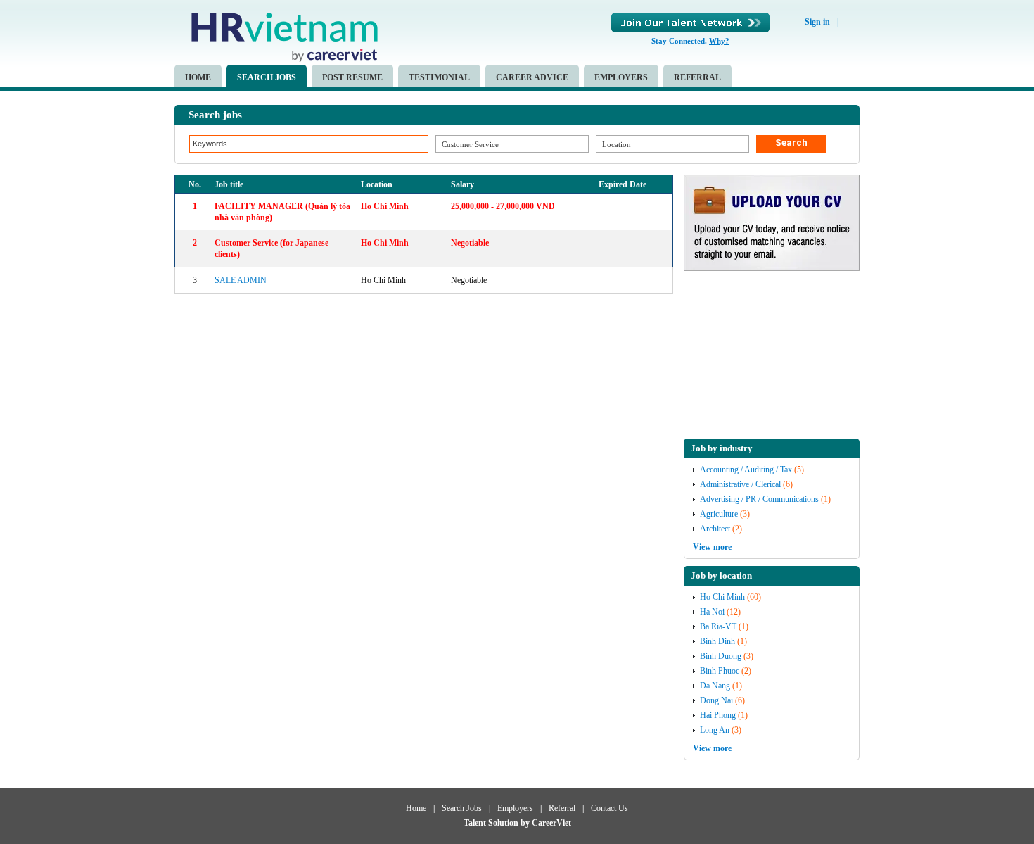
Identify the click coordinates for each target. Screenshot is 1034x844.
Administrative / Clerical (740, 484)
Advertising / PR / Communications (759, 499)
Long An (714, 730)
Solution (504, 823)
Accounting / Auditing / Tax (746, 469)
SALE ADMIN (241, 280)
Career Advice (532, 77)
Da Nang (715, 686)
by (526, 823)
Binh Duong (720, 656)
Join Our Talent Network (690, 22)
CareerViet (551, 823)
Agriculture (719, 514)
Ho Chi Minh (722, 597)
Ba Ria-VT (718, 626)
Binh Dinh (717, 641)
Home (198, 77)
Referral (697, 77)
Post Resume (352, 77)
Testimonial (439, 77)
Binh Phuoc (719, 671)
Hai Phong (718, 715)
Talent (476, 823)
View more (712, 547)
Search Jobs (266, 77)
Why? (719, 41)
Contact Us (609, 808)
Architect (715, 529)
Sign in (817, 22)
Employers (621, 77)
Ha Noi (712, 612)
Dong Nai (716, 700)
